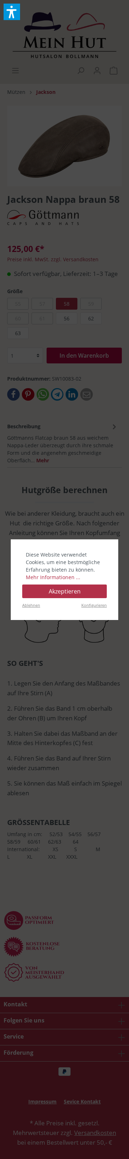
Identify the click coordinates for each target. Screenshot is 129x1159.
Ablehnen (31, 605)
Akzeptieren (65, 591)
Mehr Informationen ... (53, 577)
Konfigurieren (94, 605)
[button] (12, 12)
